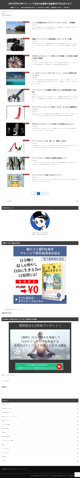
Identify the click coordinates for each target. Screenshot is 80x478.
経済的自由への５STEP (56, 7)
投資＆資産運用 (6, 436)
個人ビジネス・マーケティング (9, 416)
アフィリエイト (6, 452)
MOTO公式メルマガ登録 (43, 7)
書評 (3, 444)
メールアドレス (5, 381)
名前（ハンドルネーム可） (8, 375)
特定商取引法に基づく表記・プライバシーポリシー (14, 469)
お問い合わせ (67, 7)
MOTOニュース (6, 404)
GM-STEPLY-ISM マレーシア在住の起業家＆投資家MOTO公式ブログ (40, 3)
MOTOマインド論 (6, 408)
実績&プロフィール (14, 7)
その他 (3, 460)
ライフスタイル (6, 448)
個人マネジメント (6, 420)
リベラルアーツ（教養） (8, 440)
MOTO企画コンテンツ (7, 412)
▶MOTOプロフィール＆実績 (40, 232)
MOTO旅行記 (5, 428)
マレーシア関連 (6, 424)
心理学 (3, 432)
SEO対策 (4, 456)
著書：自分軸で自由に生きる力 (28, 7)
